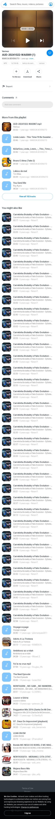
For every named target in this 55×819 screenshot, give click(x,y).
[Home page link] (5, 4)
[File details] (27, 126)
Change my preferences (30, 807)
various (41, 63)
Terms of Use (27, 788)
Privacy (27, 792)
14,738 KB (14, 63)
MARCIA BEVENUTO (10, 58)
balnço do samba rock (29, 63)
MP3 (5, 63)
